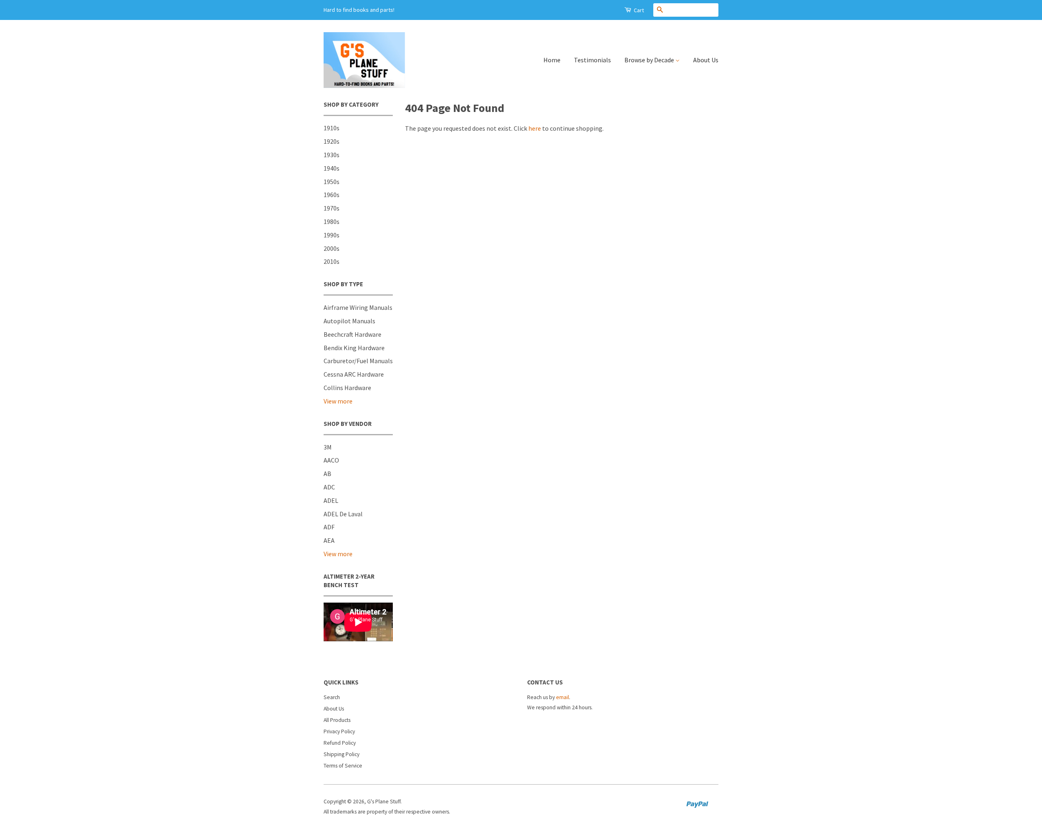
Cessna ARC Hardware (354, 374)
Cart (638, 10)
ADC (329, 487)
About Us (705, 60)
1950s (331, 182)
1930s (331, 155)
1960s (331, 195)
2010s (331, 261)
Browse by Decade (649, 60)
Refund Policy (340, 742)
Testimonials (592, 60)
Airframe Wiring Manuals (358, 307)
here (534, 128)
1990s (331, 235)
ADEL (331, 500)
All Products (337, 720)
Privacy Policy (339, 731)
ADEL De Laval (343, 514)
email (562, 697)
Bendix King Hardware (354, 348)
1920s (331, 141)
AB (327, 473)
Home (551, 60)
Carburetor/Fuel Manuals (358, 361)
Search (332, 697)
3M (328, 447)
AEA (329, 540)
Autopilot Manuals (349, 321)
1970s (331, 208)
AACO (331, 460)
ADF (329, 527)
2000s (331, 248)
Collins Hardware (347, 388)
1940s (331, 168)
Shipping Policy (341, 754)
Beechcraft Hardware (352, 334)
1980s (331, 221)
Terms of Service (343, 765)
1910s (331, 128)
